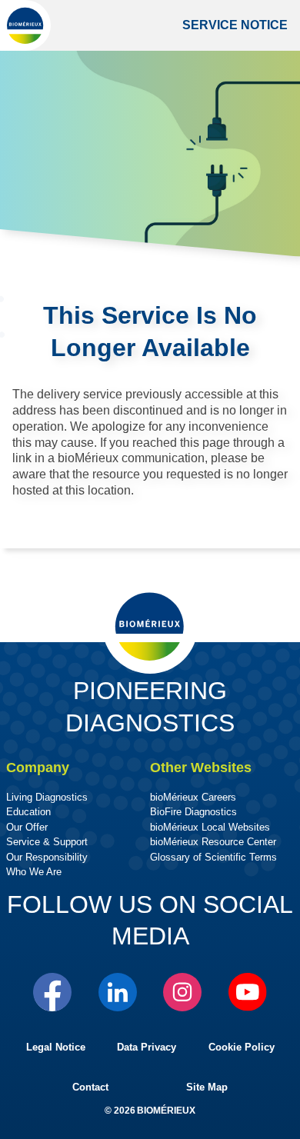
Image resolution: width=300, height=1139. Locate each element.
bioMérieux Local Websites (210, 827)
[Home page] (25, 25)
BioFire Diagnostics (193, 812)
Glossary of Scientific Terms (213, 857)
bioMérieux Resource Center (213, 842)
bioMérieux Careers (193, 797)
